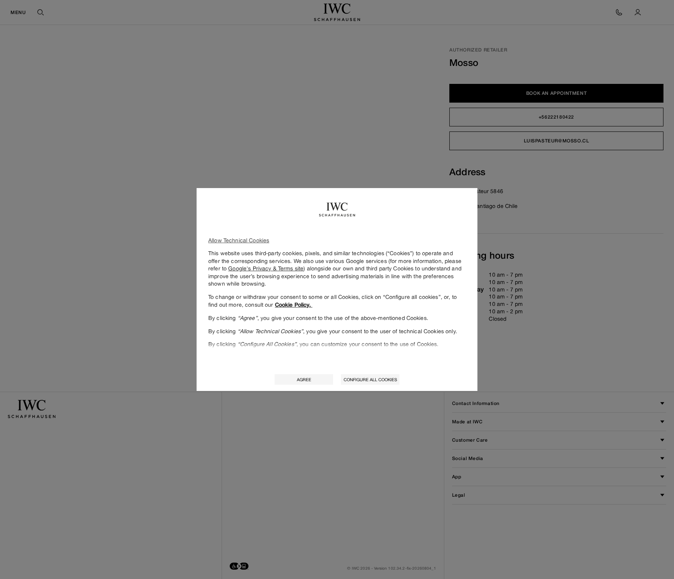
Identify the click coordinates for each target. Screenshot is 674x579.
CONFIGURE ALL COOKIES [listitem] (370, 379)
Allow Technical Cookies (238, 240)
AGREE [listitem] (304, 379)
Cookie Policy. (293, 305)
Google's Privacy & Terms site (265, 268)
